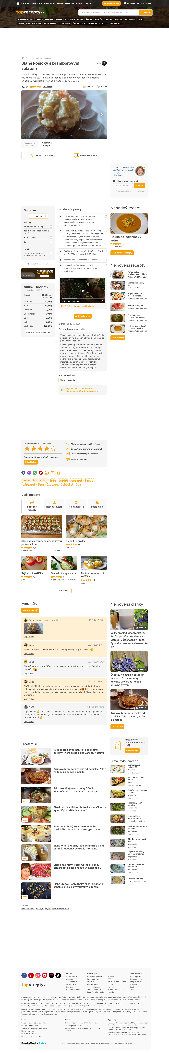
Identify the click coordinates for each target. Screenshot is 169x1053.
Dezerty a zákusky (94, 997)
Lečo (119, 1012)
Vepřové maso (61, 1003)
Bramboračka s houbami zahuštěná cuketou (136, 317)
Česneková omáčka (28, 1034)
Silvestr (41, 484)
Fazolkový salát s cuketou (136, 804)
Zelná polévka (83, 1000)
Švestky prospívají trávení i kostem (78, 1026)
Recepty (29, 58)
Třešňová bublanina (110, 1000)
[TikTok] (58, 975)
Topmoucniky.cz (136, 979)
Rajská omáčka (91, 1009)
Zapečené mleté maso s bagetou (135, 294)
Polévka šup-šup (135, 879)
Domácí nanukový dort (136, 284)
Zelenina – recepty (50, 997)
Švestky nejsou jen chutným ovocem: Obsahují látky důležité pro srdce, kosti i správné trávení (127, 679)
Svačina (53, 480)
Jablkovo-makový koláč (136, 778)
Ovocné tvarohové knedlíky (73, 1009)
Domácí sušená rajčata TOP (135, 766)
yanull (31, 662)
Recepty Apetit (71, 984)
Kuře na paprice (87, 1012)
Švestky (89, 19)
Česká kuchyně (79, 23)
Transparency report (116, 989)
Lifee (132, 989)
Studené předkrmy (40, 480)
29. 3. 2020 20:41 (96, 645)
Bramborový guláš (105, 1009)
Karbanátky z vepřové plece (134, 817)
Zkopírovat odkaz (58, 473)
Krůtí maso (40, 1003)
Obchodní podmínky (95, 987)
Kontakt (111, 992)
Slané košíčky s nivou (64, 573)
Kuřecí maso (70, 19)
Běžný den (89, 480)
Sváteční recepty (29, 484)
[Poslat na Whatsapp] (35, 473)
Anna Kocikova (116, 247)
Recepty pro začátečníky (98, 23)
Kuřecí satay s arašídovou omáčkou (137, 273)
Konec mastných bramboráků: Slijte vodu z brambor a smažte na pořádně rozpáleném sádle (128, 1024)
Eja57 (31, 707)
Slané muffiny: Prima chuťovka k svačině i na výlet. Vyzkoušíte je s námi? (80, 809)
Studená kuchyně (92, 1006)
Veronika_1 (132, 795)
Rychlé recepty (50, 23)
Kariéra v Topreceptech (117, 982)
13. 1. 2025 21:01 (96, 620)
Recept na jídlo (71, 976)
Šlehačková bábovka (68, 1000)
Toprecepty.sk (135, 976)
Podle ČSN (99, 19)
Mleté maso (50, 1003)
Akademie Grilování (25, 19)
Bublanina (26, 1014)
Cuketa (140, 19)
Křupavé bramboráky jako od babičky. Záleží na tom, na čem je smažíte (80, 770)
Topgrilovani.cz (136, 982)
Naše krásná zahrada (74, 989)
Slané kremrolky (75, 541)
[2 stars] (33, 448)
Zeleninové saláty (77, 1006)
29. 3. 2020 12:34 (96, 662)
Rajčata (21, 23)
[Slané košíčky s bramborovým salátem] (33, 628)
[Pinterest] (31, 975)
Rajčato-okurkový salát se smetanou (136, 852)
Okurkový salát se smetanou (136, 865)
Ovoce (108, 1006)
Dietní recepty (50, 1006)
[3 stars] (40, 448)
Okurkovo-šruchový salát (137, 840)
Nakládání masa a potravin (69, 997)
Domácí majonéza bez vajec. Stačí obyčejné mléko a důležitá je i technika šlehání (127, 1029)
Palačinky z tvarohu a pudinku (137, 791)
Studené (47, 58)
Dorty (102, 1006)
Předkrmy (38, 58)
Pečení (78, 484)
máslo (38, 908)
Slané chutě (63, 480)
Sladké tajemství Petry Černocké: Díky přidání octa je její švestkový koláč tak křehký (76, 867)
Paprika (109, 19)
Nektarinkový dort (136, 305)
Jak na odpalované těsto (111, 997)
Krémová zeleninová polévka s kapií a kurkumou (137, 328)
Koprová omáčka (50, 1012)
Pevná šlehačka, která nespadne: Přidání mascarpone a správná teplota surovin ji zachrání (127, 1033)
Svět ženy (70, 987)
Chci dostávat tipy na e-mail (125, 181)
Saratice (131, 782)
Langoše (98, 1012)
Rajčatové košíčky (32, 573)
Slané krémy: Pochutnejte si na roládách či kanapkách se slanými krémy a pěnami (79, 885)
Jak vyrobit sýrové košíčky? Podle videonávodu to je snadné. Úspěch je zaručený (76, 791)
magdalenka (132, 808)
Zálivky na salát (96, 1000)
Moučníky (49, 19)
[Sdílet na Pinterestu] (41, 473)
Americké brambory (130, 997)
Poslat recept (52, 473)
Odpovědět (29, 637)
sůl (49, 908)
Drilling (130, 881)
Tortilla (82, 997)
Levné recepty (115, 23)
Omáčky (39, 19)
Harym (130, 821)
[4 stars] (47, 448)
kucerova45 (27, 550)
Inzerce (111, 976)
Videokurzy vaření (73, 982)
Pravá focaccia (53, 1000)
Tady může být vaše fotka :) (29, 144)
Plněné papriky (40, 1009)
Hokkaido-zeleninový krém (125, 238)
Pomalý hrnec (88, 1003)
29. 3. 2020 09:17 (96, 681)
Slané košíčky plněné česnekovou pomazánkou (41, 543)
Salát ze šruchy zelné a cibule (137, 827)
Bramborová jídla (75, 1003)
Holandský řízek (64, 1012)
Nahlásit (111, 987)
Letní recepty (129, 19)
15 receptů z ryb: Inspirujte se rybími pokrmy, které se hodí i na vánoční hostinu (79, 751)
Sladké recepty (37, 1006)
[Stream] (51, 975)
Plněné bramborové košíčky (92, 575)
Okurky (80, 19)
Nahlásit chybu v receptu (39, 264)
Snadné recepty (76, 480)
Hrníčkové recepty (33, 23)
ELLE (132, 987)
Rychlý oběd (142, 1012)
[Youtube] (44, 975)
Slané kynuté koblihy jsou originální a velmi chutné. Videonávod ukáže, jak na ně (79, 847)
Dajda (98, 63)
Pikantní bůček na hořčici (31, 1036)
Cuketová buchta (109, 1012)
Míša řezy (76, 1012)
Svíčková (43, 1000)
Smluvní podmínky (94, 989)
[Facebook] (24, 975)
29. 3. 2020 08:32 (95, 707)
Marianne (133, 984)
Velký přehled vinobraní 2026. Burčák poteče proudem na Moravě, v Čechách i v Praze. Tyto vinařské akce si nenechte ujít (129, 639)
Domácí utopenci (51, 1014)
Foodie (110, 984)
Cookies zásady (93, 984)
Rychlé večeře (64, 23)
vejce (44, 908)
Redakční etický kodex (96, 992)
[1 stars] (27, 448)
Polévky (59, 19)
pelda (24, 579)
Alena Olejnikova (59, 579)
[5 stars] (53, 448)
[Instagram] (38, 975)
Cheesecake (118, 1009)
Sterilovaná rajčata (55, 1009)
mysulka (70, 547)
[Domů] (22, 58)
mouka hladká (28, 908)
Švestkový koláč (37, 1014)
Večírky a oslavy (53, 484)
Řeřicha (142, 997)
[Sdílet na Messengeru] (29, 473)
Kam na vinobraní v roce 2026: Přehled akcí (81, 1023)
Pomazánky (37, 997)
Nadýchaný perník (129, 1012)
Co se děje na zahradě (30, 1000)
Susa (83, 583)
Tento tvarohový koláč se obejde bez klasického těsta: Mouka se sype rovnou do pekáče (79, 829)
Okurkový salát (37, 1012)
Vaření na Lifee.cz (73, 979)
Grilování (118, 19)
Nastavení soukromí (95, 976)
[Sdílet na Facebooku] (23, 473)
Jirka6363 (131, 770)
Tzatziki (137, 1000)
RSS (109, 979)
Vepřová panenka (126, 1000)
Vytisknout (47, 473)
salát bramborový (60, 908)
